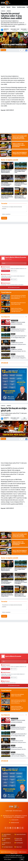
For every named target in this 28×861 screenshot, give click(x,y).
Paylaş (4, 49)
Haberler (3, 11)
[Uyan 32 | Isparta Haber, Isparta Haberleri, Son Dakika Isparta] (5, 2)
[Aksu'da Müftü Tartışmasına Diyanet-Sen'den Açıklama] (7, 178)
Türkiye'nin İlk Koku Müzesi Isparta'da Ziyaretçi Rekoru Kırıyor (20, 197)
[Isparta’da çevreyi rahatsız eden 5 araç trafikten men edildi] (14, 40)
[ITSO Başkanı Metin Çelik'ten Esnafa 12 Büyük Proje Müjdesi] (21, 178)
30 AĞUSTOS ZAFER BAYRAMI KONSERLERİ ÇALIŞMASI (18, 323)
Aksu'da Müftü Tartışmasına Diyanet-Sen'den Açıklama (6, 184)
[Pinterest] (10, 828)
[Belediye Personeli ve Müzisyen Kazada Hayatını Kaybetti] (7, 165)
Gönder (4, 218)
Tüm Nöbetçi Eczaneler (15, 287)
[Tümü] (26, 316)
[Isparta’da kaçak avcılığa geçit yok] (14, 429)
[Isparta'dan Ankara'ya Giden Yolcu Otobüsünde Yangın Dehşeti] (7, 191)
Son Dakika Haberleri (8, 846)
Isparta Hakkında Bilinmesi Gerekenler (9, 852)
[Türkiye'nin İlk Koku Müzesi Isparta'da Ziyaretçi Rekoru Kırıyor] (21, 191)
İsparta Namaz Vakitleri (6, 839)
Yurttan (13, 340)
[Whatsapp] (20, 828)
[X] (8, 828)
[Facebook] (5, 828)
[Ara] (24, 2)
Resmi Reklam (14, 320)
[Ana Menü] (26, 2)
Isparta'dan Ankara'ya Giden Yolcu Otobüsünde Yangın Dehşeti (7, 197)
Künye (16, 853)
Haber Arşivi (19, 846)
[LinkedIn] (15, 828)
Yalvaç (13, 7)
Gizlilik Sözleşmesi (22, 852)
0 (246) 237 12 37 (6, 270)
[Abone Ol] (26, 50)
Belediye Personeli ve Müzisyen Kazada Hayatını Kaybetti (6, 171)
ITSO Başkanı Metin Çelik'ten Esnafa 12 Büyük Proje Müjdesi (21, 184)
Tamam (22, 859)
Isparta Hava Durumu (21, 834)
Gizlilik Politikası (15, 859)
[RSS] (22, 828)
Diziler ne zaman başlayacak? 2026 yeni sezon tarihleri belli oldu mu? (18, 343)
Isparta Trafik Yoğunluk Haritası (18, 839)
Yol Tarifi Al (14, 270)
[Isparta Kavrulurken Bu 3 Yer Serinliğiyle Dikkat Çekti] (21, 165)
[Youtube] (18, 828)
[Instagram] (13, 828)
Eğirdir (8, 7)
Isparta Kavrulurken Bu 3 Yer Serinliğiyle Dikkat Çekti (20, 171)
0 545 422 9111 (14, 819)
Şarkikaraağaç (21, 7)
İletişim (12, 853)
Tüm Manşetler (19, 842)
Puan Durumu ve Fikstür (6, 843)
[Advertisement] (14, 239)
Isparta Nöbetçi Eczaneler (6, 835)
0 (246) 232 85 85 (6, 279)
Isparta (3, 7)
